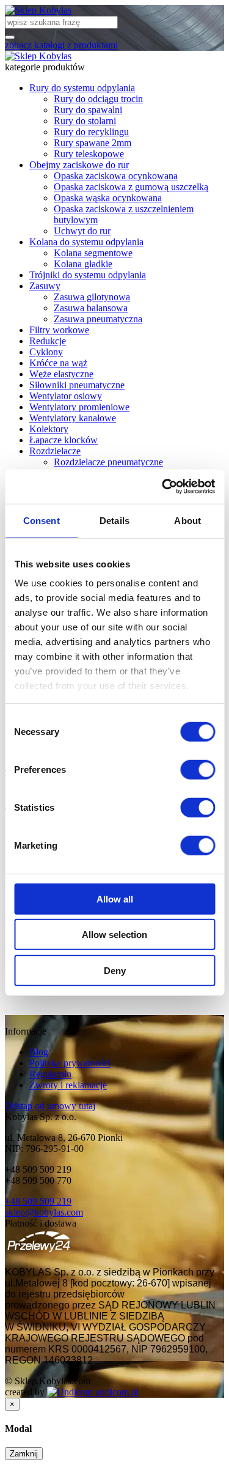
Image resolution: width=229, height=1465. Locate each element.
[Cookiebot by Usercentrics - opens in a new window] (163, 487)
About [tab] (187, 520)
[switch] (197, 769)
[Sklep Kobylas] (38, 10)
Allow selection (114, 934)
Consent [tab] (41, 520)
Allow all (114, 898)
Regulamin (50, 1074)
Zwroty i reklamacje (68, 1085)
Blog (38, 1052)
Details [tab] (114, 520)
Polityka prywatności (70, 1063)
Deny (115, 970)
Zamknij (24, 1453)
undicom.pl (116, 1392)
